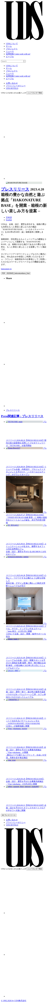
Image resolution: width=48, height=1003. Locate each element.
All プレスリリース (9, 815)
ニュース (10, 51)
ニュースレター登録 (34, 93)
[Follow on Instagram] (26, 137)
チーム (9, 46)
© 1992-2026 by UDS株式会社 (13, 1001)
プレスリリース (15, 189)
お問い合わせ (12, 83)
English (9, 220)
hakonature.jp (6, 269)
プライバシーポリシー (16, 86)
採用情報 (18, 54)
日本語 (9, 217)
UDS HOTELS (12, 88)
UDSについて (12, 44)
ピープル (10, 57)
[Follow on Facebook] (26, 179)
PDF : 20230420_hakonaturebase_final (16, 273)
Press (22, 416)
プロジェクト (12, 49)
